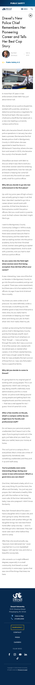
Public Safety (17, 3)
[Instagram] (15, 654)
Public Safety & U (13, 62)
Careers (17, 642)
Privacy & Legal (22, 670)
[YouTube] (20, 654)
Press (17, 637)
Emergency (17, 627)
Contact (17, 632)
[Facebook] (9, 654)
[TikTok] (17, 658)
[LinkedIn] (25, 654)
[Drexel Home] (7, 9)
